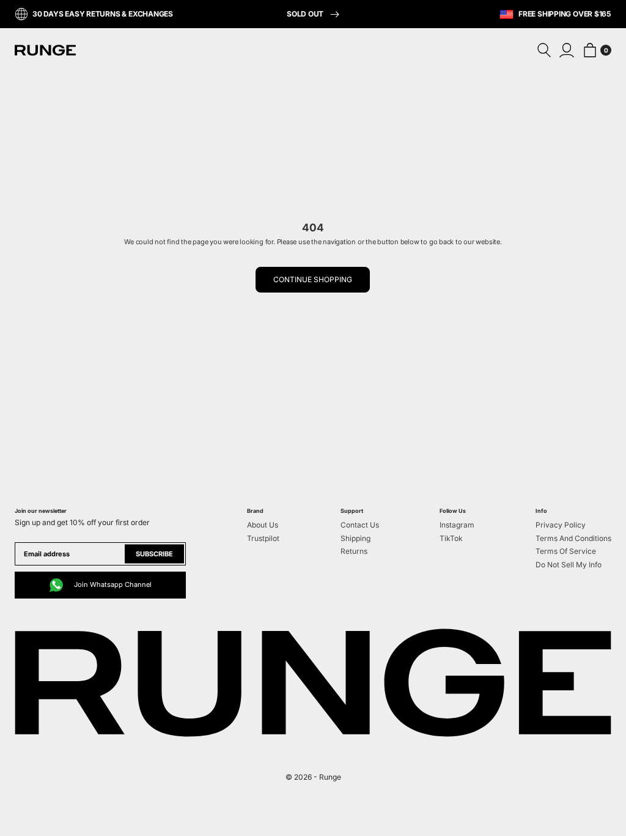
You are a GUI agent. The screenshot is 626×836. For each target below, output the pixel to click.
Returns (354, 551)
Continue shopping (312, 279)
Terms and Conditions (573, 538)
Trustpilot (263, 538)
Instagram (457, 524)
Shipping (355, 538)
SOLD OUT (306, 13)
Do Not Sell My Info (569, 564)
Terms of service (566, 551)
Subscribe (154, 553)
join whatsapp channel (113, 584)
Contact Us (360, 524)
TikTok (451, 538)
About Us (262, 524)
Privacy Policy (561, 524)
